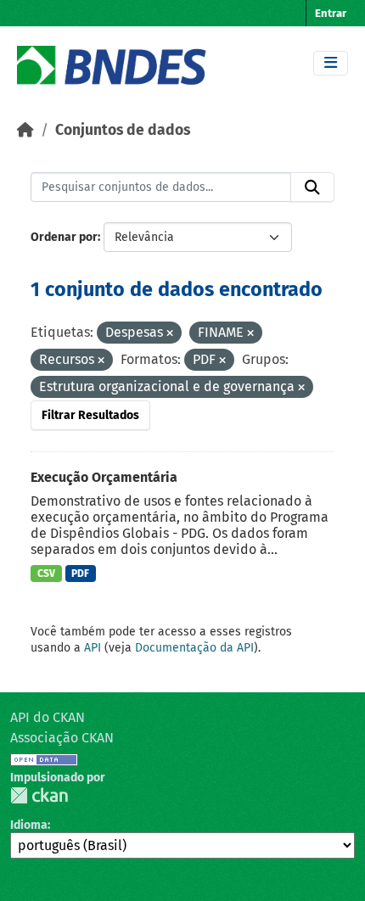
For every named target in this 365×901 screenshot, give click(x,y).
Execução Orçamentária (104, 477)
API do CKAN (47, 717)
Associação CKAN (62, 738)
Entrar (330, 13)
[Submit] (312, 187)
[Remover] (169, 333)
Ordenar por (64, 237)
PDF (80, 573)
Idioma (29, 825)
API (92, 648)
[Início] (25, 130)
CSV (46, 573)
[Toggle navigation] (330, 63)
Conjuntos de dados (122, 130)
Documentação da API (194, 648)
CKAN (39, 795)
